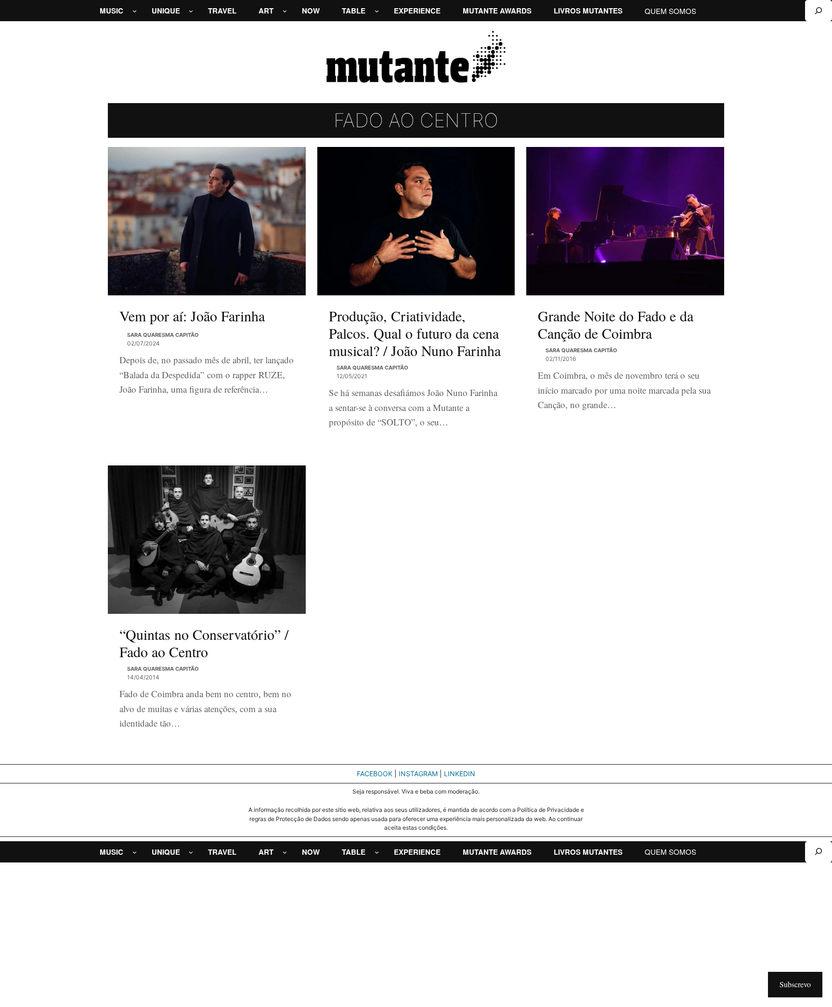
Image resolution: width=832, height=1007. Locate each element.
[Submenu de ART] (285, 11)
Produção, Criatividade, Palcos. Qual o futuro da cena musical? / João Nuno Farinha (415, 333)
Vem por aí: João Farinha (192, 315)
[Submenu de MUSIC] (134, 11)
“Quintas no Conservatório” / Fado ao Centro (203, 642)
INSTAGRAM (418, 773)
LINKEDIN (459, 773)
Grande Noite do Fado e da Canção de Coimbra (615, 324)
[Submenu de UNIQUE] (191, 11)
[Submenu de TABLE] (377, 11)
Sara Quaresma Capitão (163, 334)
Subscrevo (795, 984)
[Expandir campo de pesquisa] (818, 10)
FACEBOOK (374, 773)
